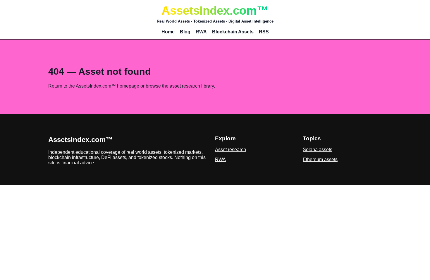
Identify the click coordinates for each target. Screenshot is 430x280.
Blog (185, 31)
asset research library (192, 85)
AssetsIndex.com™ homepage (107, 85)
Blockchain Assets (233, 31)
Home (168, 31)
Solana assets (317, 149)
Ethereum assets (320, 159)
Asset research (230, 149)
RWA (201, 31)
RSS (264, 31)
